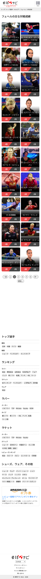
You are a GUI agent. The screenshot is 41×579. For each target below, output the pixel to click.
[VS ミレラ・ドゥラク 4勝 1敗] (30, 80)
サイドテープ (33, 478)
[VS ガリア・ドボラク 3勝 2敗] (11, 111)
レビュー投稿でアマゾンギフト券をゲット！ (20, 498)
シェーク (5, 354)
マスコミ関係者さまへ (20, 571)
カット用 (32, 445)
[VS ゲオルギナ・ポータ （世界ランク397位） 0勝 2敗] (30, 28)
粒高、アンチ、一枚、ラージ (26, 375)
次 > (35, 276)
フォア (34, 372)
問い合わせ (20, 573)
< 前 (5, 276)
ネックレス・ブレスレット (11, 478)
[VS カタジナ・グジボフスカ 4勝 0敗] (11, 135)
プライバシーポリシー (20, 565)
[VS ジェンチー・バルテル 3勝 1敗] (30, 135)
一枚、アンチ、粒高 (24, 416)
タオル (24, 474)
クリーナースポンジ (29, 481)
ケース (4, 474)
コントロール (25, 456)
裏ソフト (5, 416)
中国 (8, 346)
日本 (3, 346)
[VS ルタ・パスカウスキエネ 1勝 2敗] (30, 185)
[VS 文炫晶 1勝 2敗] (11, 184)
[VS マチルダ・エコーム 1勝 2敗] (30, 229)
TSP (12, 408)
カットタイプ (25, 354)
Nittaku (18, 408)
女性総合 (18, 372)
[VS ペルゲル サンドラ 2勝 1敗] (30, 262)
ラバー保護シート (8, 481)
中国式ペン (23, 445)
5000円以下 (26, 372)
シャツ (32, 471)
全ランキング (6, 383)
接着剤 (18, 481)
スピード (10, 456)
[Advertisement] (20, 309)
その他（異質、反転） (9, 448)
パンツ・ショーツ (22, 471)
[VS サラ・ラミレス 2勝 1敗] (30, 203)
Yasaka (25, 408)
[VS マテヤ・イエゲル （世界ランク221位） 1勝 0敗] (11, 35)
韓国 (19, 346)
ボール (24, 478)
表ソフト (11, 375)
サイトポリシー (20, 568)
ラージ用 (5, 419)
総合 (3, 372)
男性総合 (10, 372)
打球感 (34, 456)
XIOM (31, 408)
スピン (17, 456)
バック (4, 375)
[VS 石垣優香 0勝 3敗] (11, 204)
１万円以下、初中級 (31, 383)
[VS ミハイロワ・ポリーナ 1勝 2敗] (11, 253)
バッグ (10, 474)
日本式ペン (14, 445)
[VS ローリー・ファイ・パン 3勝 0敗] (30, 160)
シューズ (5, 471)
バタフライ (6, 408)
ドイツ (14, 346)
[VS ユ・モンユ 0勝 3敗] (11, 234)
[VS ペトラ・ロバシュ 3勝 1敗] (11, 159)
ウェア (12, 471)
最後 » (20, 281)
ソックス (18, 474)
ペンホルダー (14, 354)
